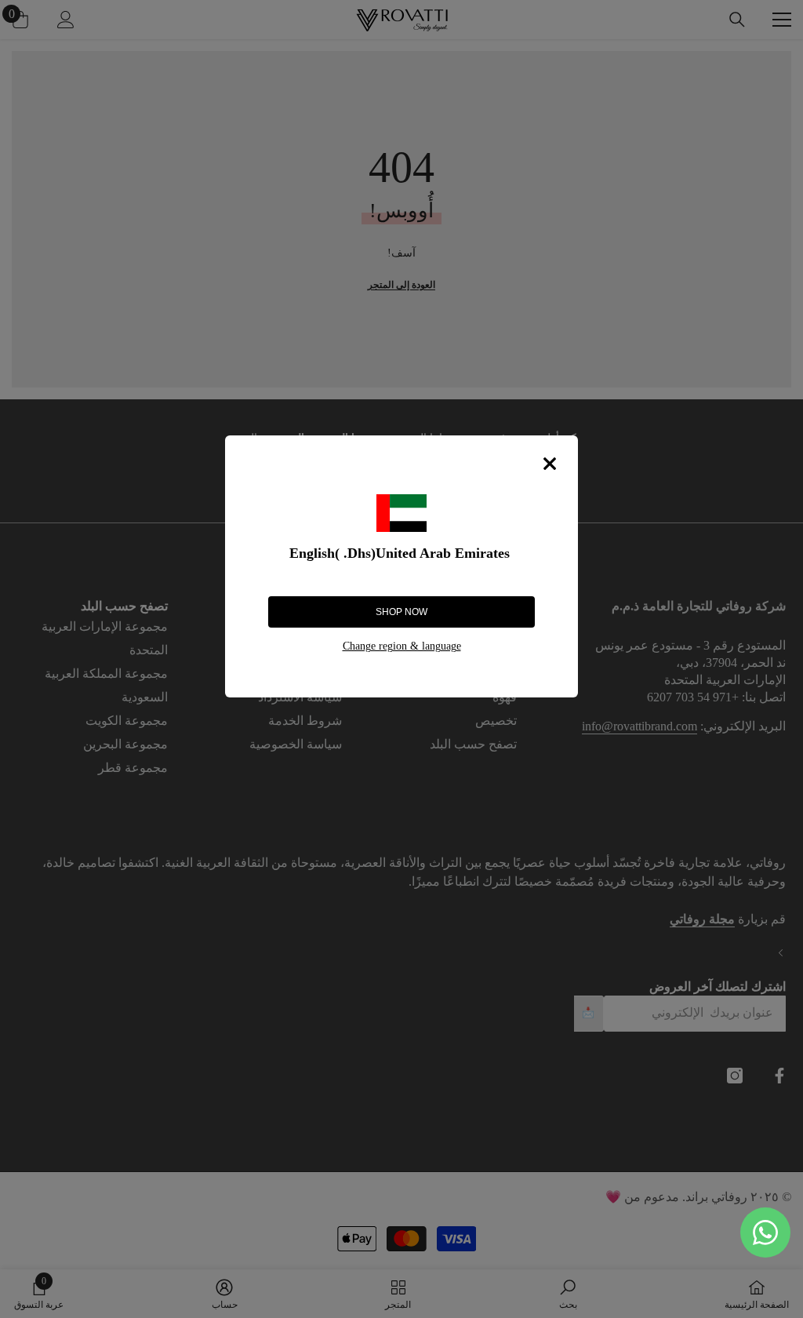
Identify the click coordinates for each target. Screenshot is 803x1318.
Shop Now (401, 611)
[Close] (550, 463)
